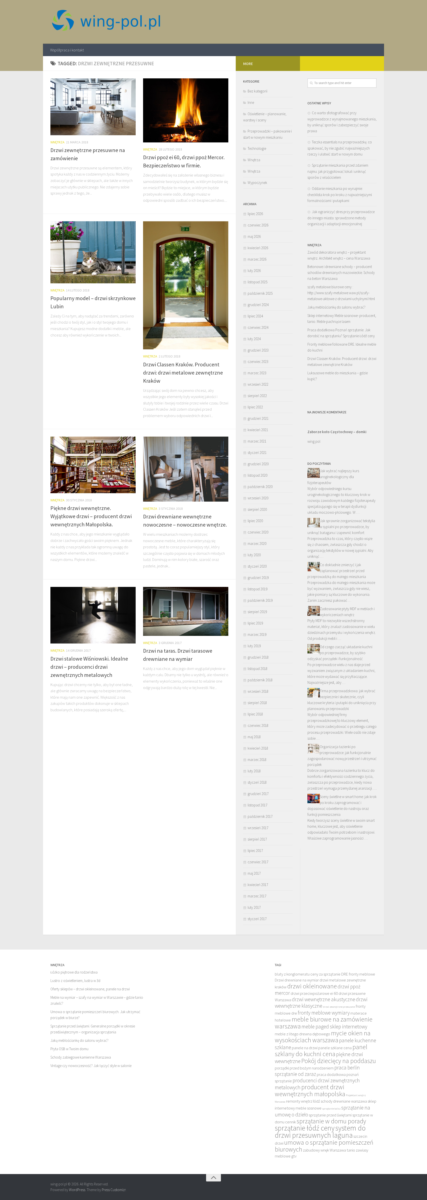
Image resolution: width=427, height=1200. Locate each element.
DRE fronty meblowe (358, 974)
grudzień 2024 (258, 304)
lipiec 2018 (255, 714)
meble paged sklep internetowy (334, 1026)
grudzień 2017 (258, 793)
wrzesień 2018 (258, 691)
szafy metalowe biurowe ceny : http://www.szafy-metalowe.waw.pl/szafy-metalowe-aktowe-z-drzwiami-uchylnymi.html (341, 293)
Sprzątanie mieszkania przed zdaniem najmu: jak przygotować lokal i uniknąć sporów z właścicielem (337, 171)
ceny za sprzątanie (325, 974)
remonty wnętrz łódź (303, 1101)
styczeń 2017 (257, 918)
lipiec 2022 (255, 407)
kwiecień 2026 (258, 247)
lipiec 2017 (255, 850)
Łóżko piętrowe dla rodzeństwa (74, 972)
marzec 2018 (257, 759)
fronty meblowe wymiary (324, 1012)
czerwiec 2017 (258, 862)
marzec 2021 (257, 441)
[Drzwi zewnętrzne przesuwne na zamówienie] (93, 106)
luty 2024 (254, 338)
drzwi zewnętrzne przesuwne (339, 1006)
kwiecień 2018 (258, 748)
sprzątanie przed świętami (330, 1115)
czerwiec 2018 (258, 725)
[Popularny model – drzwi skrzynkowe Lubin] (93, 252)
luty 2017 (254, 907)
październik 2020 (260, 486)
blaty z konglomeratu (292, 974)
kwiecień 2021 (258, 429)
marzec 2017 (257, 896)
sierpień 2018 (257, 702)
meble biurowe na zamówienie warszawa (323, 1022)
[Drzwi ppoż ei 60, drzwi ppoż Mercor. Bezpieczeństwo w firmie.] (185, 110)
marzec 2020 (257, 543)
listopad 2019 (257, 589)
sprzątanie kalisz (331, 1108)
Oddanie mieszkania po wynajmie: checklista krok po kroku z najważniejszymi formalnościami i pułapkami (339, 194)
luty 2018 (254, 771)
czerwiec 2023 (258, 361)
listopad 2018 (257, 668)
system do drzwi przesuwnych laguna (320, 1131)
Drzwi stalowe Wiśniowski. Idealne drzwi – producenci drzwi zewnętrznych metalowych (89, 666)
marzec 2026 (257, 259)
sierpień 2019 (257, 611)
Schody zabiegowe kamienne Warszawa (80, 1057)
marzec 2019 (257, 634)
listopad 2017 (257, 805)
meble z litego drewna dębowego (302, 1034)
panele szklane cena (335, 1047)
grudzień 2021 (258, 418)
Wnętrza (57, 142)
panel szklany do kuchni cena (321, 1050)
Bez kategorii (257, 91)
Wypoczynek (257, 182)
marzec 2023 (257, 373)
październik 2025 (260, 293)
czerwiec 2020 (258, 532)
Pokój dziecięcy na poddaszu (338, 1061)
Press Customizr (114, 1189)
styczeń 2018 (257, 782)
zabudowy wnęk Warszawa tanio (329, 1150)
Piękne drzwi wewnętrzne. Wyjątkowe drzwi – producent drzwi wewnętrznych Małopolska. (91, 516)
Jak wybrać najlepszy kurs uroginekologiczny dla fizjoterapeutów (333, 476)
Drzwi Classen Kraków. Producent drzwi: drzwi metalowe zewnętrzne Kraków (183, 372)
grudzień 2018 (258, 657)
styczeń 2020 (257, 566)
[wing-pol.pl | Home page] (106, 22)
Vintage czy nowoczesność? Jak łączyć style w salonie (90, 1065)
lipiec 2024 (255, 316)
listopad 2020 (257, 475)
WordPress (77, 1189)
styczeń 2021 (257, 452)
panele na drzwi (305, 1047)
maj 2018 (254, 736)
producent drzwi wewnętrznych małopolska (310, 1090)
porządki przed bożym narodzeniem (304, 1068)
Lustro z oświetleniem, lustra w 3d (75, 980)
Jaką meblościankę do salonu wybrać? (336, 307)
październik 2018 (260, 680)
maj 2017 (254, 873)
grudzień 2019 (258, 577)
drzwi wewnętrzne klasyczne (321, 1002)
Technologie (257, 148)
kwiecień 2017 (258, 884)
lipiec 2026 (255, 213)
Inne (251, 102)
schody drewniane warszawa (344, 1101)
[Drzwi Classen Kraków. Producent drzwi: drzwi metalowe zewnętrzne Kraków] (185, 285)
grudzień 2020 (258, 464)
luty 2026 (254, 270)
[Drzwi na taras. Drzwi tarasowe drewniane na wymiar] (185, 611)
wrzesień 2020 (258, 498)
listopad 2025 (257, 282)
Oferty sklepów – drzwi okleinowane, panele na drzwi (90, 989)
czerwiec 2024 (258, 327)
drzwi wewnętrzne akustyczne (323, 999)
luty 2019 (254, 646)
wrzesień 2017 (258, 827)
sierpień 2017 (257, 839)
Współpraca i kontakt (67, 49)
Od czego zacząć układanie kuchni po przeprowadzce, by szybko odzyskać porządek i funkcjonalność (339, 652)
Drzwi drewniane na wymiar (297, 980)
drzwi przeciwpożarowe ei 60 (314, 993)
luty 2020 (254, 555)
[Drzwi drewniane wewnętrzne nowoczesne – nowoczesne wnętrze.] (185, 469)
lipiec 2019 (255, 623)
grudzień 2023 (258, 350)
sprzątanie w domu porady (331, 1121)
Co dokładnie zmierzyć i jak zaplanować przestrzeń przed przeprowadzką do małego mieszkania (336, 570)
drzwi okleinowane (312, 986)
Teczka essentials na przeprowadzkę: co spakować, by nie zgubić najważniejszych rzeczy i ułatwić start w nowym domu (339, 148)
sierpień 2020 (257, 509)
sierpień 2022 (257, 395)
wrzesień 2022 (258, 384)
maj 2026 (254, 236)
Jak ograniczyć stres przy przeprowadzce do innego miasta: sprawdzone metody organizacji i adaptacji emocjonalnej (341, 217)
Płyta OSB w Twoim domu (69, 1048)
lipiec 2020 (255, 520)
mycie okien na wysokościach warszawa (322, 1036)
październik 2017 (260, 816)
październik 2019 (260, 600)
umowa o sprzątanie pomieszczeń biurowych (324, 1145)
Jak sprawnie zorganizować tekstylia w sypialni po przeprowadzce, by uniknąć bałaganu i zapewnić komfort (341, 526)
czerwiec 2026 (258, 225)
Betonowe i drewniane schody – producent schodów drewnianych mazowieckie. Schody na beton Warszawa (341, 272)
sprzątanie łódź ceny (305, 1128)
